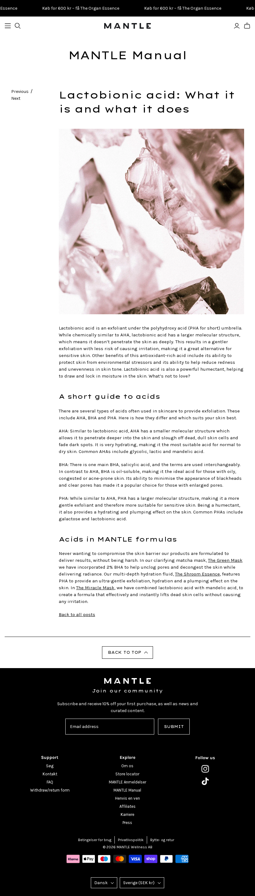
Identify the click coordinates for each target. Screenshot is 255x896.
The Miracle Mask (95, 587)
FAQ (50, 782)
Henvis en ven (127, 798)
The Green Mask (225, 560)
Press (127, 822)
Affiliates (127, 806)
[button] (127, 652)
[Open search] (18, 26)
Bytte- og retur (162, 840)
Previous (20, 91)
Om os (127, 766)
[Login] (237, 26)
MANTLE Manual (127, 55)
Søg (49, 766)
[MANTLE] (127, 26)
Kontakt (50, 774)
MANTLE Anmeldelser (127, 782)
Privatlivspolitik (131, 840)
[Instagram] (205, 769)
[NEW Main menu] (8, 26)
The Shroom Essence (197, 574)
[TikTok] (205, 781)
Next (16, 98)
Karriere (127, 814)
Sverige (139, 882)
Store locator (127, 774)
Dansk (101, 882)
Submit (174, 726)
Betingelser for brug (94, 840)
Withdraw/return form (50, 790)
